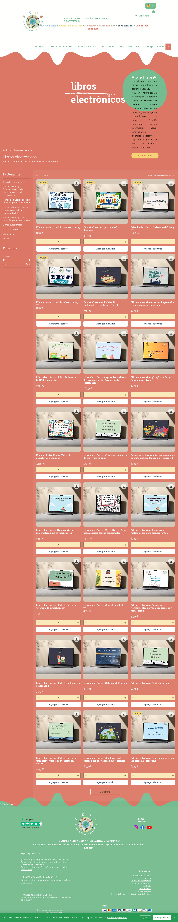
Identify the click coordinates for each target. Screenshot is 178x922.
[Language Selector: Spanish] (150, 6)
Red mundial (145, 888)
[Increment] (78, 241)
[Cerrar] (174, 917)
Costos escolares (143, 891)
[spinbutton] (58, 241)
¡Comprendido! (162, 917)
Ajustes (145, 917)
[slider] (3, 260)
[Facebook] (142, 827)
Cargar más (106, 791)
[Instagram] (135, 827)
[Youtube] (149, 827)
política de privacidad (117, 917)
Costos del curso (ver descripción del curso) (131, 894)
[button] (152, 11)
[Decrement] (38, 241)
